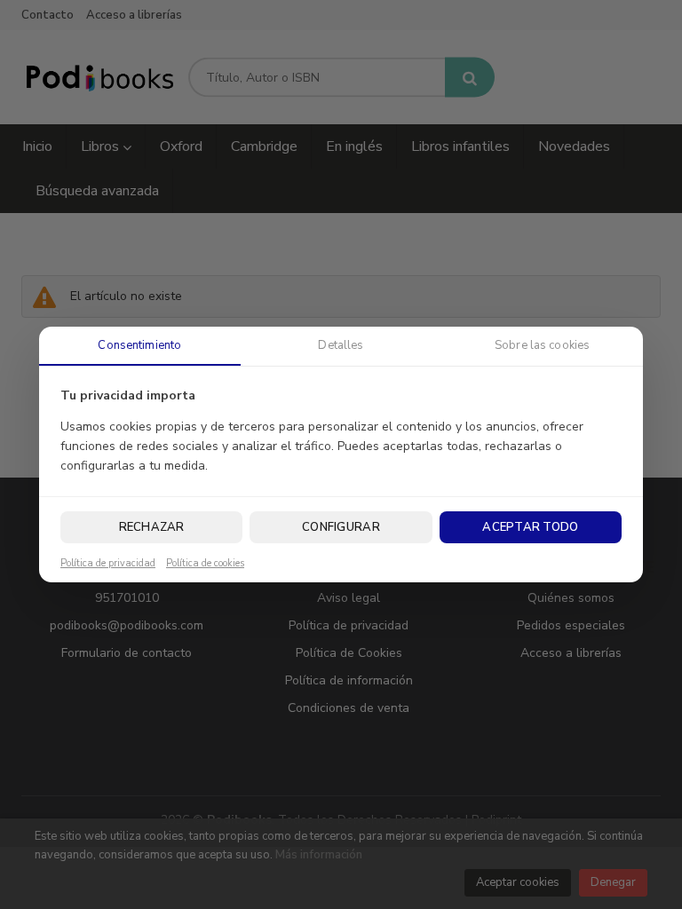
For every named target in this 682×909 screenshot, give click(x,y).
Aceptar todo (530, 527)
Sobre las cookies (542, 345)
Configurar (341, 527)
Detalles (340, 345)
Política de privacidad (107, 563)
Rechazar (152, 527)
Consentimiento (139, 345)
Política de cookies (205, 563)
